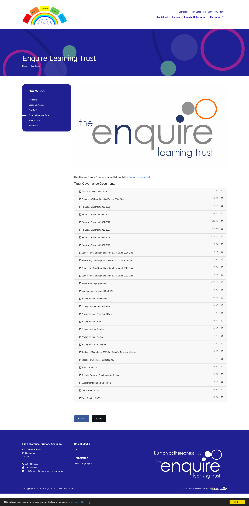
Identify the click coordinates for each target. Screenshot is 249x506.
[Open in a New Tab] (222, 190)
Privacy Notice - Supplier (92, 329)
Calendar (207, 12)
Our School (162, 17)
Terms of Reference (90, 390)
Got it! (237, 502)
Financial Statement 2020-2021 (95, 214)
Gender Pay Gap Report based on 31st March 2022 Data (107, 276)
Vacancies (33, 126)
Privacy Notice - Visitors (92, 337)
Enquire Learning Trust (139, 177)
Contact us (183, 12)
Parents (176, 17)
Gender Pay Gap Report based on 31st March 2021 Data (107, 268)
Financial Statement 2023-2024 (95, 237)
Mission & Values (36, 105)
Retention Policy (89, 367)
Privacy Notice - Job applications (96, 306)
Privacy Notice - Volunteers (93, 345)
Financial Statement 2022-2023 (95, 230)
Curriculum (215, 17)
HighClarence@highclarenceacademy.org (44, 471)
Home (24, 66)
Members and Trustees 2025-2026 (97, 291)
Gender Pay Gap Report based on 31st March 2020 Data (107, 260)
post (100, 419)
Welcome (33, 100)
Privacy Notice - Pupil (91, 322)
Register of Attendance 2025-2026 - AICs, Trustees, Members (109, 352)
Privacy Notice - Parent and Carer (96, 314)
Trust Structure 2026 (90, 398)
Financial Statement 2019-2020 (95, 207)
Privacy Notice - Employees (94, 299)
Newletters (219, 12)
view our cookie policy (79, 502)
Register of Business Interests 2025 (97, 360)
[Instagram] (76, 450)
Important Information (195, 17)
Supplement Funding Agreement (96, 383)
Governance (34, 120)
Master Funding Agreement (93, 283)
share (82, 419)
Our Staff (33, 110)
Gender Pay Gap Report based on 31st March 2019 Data (107, 253)
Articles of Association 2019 (94, 191)
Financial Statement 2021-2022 (95, 222)
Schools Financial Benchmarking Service (100, 375)
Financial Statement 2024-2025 (95, 245)
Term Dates (196, 12)
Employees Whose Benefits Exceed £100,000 (102, 199)
